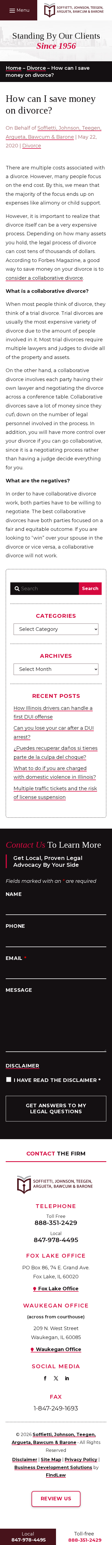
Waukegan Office (58, 1349)
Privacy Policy (81, 1459)
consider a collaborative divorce (44, 278)
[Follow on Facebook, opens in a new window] (45, 1378)
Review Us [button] (56, 1499)
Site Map (51, 1459)
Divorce (31, 146)
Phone (16, 926)
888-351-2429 (56, 1223)
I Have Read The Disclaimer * (57, 1080)
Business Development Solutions (53, 1467)
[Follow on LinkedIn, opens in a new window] (67, 1378)
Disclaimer (22, 1066)
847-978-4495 (56, 1240)
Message (19, 990)
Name (14, 894)
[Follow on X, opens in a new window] (56, 1378)
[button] (19, 10)
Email (16, 958)
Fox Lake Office (58, 1289)
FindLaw (56, 1475)
